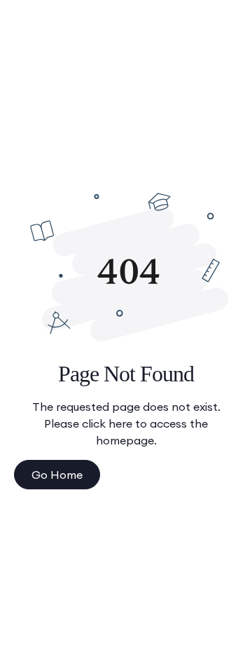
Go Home (57, 475)
